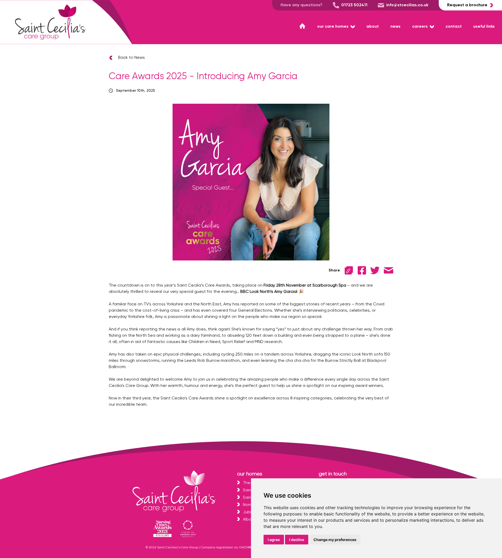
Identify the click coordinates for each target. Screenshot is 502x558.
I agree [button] (274, 539)
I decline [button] (296, 539)
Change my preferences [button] (334, 539)
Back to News (131, 58)
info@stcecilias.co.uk (407, 5)
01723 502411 (354, 5)
